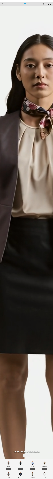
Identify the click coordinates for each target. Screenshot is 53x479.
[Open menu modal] (2, 4)
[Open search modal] (45, 4)
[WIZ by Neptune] (26, 4)
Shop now (26, 455)
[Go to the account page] (48, 4)
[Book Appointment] (43, 4)
